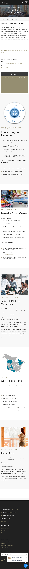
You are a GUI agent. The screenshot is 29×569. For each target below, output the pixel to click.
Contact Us (3, 537)
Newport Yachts (9, 254)
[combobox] (14, 554)
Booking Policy (4, 539)
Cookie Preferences (6, 547)
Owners (3, 543)
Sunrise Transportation (7, 545)
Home (2, 19)
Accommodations (5, 528)
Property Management (6, 541)
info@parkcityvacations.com (10, 521)
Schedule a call (5, 50)
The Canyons (4, 535)
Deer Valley (4, 532)
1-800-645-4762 (14, 509)
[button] (26, 554)
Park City (3, 530)
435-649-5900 (12, 512)
